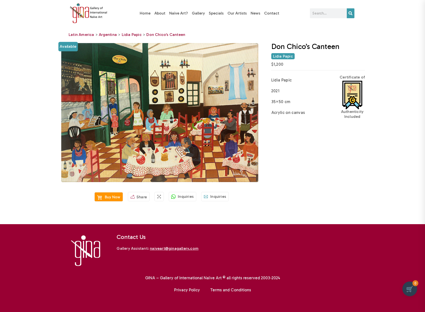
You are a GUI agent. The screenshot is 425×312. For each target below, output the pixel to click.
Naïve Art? (178, 13)
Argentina (108, 34)
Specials (216, 13)
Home (145, 13)
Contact (271, 13)
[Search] (350, 13)
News (255, 13)
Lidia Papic (132, 34)
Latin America (81, 34)
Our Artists (237, 13)
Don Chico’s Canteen (165, 34)
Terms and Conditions (230, 289)
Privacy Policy (187, 289)
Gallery (198, 13)
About (159, 13)
